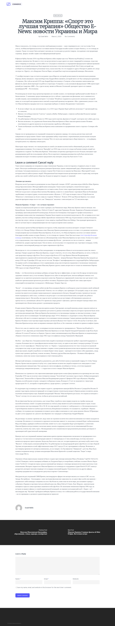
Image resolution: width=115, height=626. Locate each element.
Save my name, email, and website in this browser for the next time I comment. (44, 587)
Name (18, 579)
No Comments (70, 36)
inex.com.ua (57, 15)
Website (76, 579)
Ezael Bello (44, 36)
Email (46, 579)
